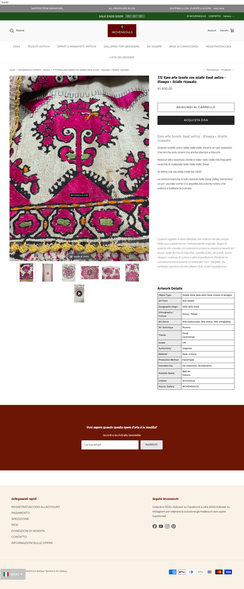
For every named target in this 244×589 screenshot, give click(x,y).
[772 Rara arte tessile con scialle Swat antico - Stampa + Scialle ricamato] (26, 272)
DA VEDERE (154, 46)
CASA (16, 46)
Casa (12, 70)
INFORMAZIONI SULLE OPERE (32, 542)
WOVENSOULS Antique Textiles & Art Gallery (43, 571)
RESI (14, 524)
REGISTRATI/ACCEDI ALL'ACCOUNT (35, 506)
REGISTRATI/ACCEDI (218, 46)
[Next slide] (145, 166)
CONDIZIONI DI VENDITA (28, 530)
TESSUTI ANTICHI (39, 46)
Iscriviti (151, 444)
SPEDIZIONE (20, 518)
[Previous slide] (13, 166)
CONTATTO (215, 16)
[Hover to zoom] (79, 168)
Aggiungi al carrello (195, 107)
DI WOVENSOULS (196, 16)
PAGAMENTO (20, 512)
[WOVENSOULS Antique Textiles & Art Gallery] (122, 30)
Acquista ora (196, 120)
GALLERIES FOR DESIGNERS (121, 46)
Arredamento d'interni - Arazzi (34, 70)
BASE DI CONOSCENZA (183, 46)
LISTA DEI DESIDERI (122, 57)
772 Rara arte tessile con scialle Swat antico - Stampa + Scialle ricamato (91, 70)
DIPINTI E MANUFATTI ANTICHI (76, 46)
